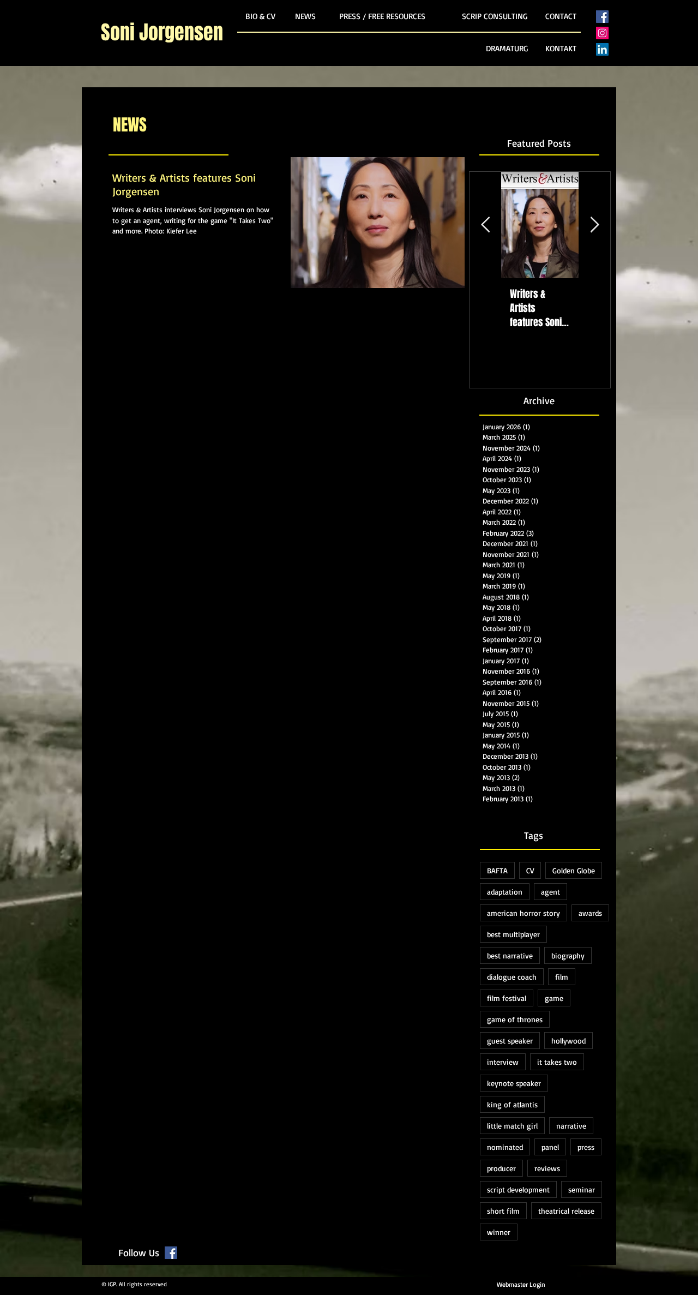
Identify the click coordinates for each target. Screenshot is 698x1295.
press (585, 1147)
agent (550, 891)
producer (501, 1168)
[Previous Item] (485, 225)
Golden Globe (573, 870)
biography (568, 955)
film (561, 976)
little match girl (512, 1125)
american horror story (523, 913)
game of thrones (515, 1019)
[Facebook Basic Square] (602, 16)
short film (503, 1210)
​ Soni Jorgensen (162, 32)
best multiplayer (513, 934)
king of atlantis (512, 1104)
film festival (506, 998)
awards (590, 913)
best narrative (510, 955)
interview (503, 1061)
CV (530, 870)
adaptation (504, 891)
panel (550, 1147)
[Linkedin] (602, 49)
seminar (581, 1189)
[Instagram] (602, 33)
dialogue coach (512, 976)
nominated (505, 1147)
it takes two (557, 1061)
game (554, 998)
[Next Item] (594, 225)
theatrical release (566, 1210)
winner (498, 1232)
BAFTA (497, 870)
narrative (571, 1125)
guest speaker (510, 1040)
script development (518, 1189)
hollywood (568, 1040)
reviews (547, 1168)
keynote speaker (514, 1083)
